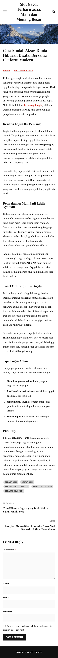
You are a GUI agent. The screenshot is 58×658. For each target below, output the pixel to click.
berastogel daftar (42, 486)
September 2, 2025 (23, 70)
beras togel (11, 482)
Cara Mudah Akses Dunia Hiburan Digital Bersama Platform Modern (25, 55)
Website (7, 611)
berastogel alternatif (17, 486)
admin (6, 70)
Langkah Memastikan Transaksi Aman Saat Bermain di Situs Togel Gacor (30, 527)
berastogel (27, 482)
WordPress (36, 652)
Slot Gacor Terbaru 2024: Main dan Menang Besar (29, 11)
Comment (9, 549)
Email (7, 597)
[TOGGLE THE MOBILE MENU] (5, 12)
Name (7, 583)
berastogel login (33, 105)
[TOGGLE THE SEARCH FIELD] (53, 12)
